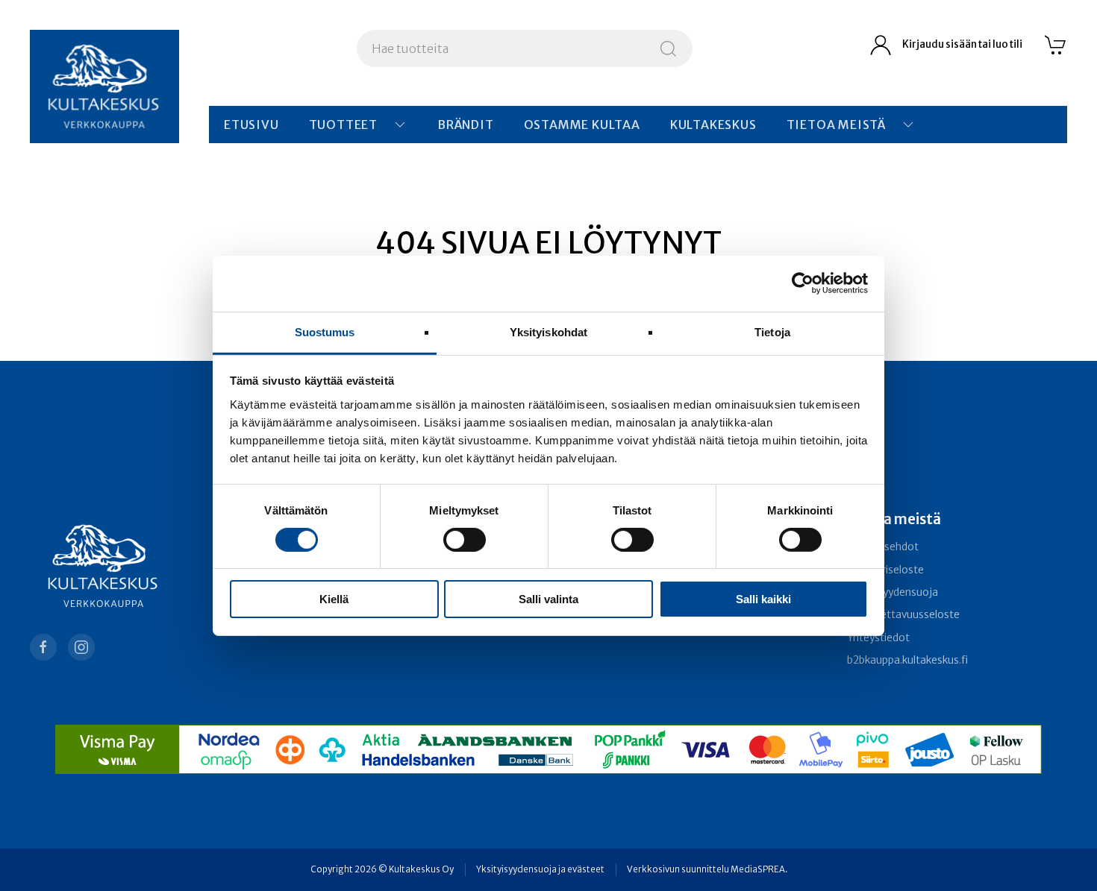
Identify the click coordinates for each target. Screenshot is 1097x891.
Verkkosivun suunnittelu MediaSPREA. (707, 869)
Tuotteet (343, 124)
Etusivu (251, 124)
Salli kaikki (763, 599)
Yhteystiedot (878, 638)
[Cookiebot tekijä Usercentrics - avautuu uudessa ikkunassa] (802, 283)
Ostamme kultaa (582, 124)
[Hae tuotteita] (668, 48)
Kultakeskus (713, 124)
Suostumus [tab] (325, 331)
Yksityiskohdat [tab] (548, 331)
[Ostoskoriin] (1056, 45)
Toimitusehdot (883, 547)
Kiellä (334, 599)
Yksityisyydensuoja (892, 592)
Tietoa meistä (836, 124)
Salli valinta (548, 599)
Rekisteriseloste (885, 570)
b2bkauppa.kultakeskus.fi (907, 660)
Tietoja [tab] (772, 331)
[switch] (464, 540)
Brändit (465, 124)
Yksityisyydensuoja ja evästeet (540, 869)
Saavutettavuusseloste (903, 614)
